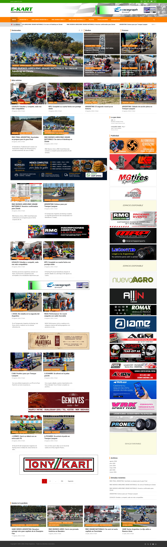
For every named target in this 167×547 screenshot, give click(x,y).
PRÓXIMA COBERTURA (57, 130)
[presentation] (79, 30)
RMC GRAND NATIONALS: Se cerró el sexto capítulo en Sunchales (101, 530)
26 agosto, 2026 (16, 141)
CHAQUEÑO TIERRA (90, 45)
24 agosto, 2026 (126, 52)
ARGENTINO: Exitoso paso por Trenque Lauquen (91, 24)
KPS (55, 102)
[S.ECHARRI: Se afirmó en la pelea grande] (59, 361)
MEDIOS (99, 45)
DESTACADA (23, 68)
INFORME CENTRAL (67, 522)
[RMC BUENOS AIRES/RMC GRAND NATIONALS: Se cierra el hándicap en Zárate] (59, 125)
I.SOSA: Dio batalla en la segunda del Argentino (136, 49)
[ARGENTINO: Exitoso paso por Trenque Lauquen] (59, 192)
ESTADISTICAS (115, 19)
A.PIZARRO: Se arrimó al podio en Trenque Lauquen (57, 437)
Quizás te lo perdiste (20, 503)
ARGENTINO (23, 19)
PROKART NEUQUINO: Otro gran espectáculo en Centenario (97, 71)
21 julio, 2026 (125, 533)
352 (62, 481)
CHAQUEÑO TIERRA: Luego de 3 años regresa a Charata (99, 49)
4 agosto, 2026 (53, 533)
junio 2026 (113, 465)
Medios (88, 30)
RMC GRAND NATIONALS (76, 19)
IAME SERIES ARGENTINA (39, 19)
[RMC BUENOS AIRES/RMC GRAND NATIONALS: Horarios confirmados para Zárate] (26, 192)
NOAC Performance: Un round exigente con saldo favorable (138, 71)
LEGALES (27, 102)
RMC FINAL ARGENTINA (25, 133)
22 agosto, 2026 (126, 111)
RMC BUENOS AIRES (58, 19)
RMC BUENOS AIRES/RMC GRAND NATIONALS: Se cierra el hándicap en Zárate (58, 139)
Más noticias (17, 80)
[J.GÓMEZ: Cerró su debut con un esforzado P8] (26, 424)
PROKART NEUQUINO (96, 68)
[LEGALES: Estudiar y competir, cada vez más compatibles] (26, 250)
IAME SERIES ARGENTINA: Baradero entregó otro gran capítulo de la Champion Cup (27, 531)
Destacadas (16, 30)
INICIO (14, 19)
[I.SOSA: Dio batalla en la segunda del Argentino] (26, 302)
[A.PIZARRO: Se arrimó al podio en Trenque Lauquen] (59, 424)
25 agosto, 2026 (16, 74)
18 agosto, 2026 (89, 74)
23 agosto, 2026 (89, 111)
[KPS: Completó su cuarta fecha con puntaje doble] (59, 250)
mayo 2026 (113, 468)
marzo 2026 (113, 472)
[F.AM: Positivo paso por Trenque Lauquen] (26, 361)
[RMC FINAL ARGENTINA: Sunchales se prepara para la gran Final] (26, 125)
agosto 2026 (113, 461)
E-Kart (23, 74)
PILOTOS (91, 19)
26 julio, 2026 (89, 533)
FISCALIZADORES (103, 19)
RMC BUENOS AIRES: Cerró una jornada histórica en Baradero (63, 530)
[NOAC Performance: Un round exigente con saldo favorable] (59, 302)
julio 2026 (112, 463)
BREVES (14, 102)
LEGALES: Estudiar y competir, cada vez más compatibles (126, 24)
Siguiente (70, 481)
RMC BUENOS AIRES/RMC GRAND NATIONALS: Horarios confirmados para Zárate (48, 24)
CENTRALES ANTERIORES (18, 525)
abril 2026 (112, 470)
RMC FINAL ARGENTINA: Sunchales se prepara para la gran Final (25, 138)
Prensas (125, 30)
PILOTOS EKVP (133, 45)
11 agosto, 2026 (16, 536)
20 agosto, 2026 (89, 52)
